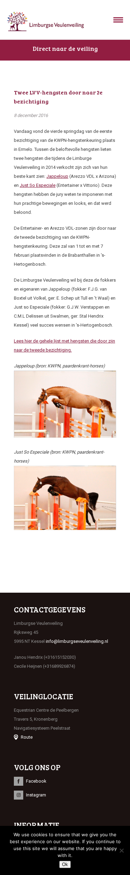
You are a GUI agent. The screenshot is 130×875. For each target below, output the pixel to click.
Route (27, 737)
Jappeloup (57, 176)
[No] (121, 850)
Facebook (36, 781)
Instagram (36, 794)
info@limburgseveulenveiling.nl (77, 641)
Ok (65, 864)
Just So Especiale (37, 185)
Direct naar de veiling (65, 48)
